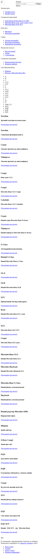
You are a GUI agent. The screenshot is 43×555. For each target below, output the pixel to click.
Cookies (7, 548)
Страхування (9, 55)
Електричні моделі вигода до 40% (17, 21)
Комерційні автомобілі (13, 44)
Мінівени (8, 31)
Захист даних (10, 550)
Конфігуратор (10, 14)
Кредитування (10, 51)
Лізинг (7, 53)
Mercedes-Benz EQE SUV (14, 24)
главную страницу (26, 543)
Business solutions (11, 64)
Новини (8, 71)
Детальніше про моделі (9, 124)
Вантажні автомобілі (12, 33)
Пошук (39, 4)
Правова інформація (12, 552)
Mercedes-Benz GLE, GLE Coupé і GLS (19, 23)
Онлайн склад (10, 12)
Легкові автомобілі (11, 40)
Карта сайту (9, 547)
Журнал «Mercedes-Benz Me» (15, 73)
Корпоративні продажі (13, 62)
